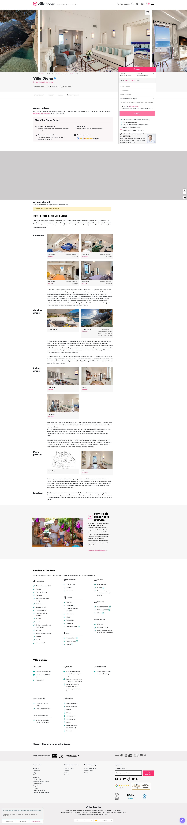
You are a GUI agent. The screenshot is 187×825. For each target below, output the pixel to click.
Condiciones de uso (90, 768)
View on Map (49, 82)
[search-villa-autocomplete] (132, 4)
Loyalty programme (39, 790)
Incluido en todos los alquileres (97, 550)
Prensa (35, 788)
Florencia (67, 775)
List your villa (37, 779)
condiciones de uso (133, 106)
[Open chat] (182, 820)
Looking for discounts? (148, 773)
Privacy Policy (88, 770)
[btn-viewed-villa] (142, 3)
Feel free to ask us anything (41, 113)
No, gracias (22, 821)
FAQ (34, 773)
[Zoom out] (184, 193)
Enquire (137, 113)
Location (60, 95)
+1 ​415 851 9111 (125, 136)
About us (36, 768)
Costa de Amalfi (39, 82)
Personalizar (9, 821)
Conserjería (36, 777)
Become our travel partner (41, 792)
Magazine (36, 786)
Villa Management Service (41, 781)
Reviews (51, 95)
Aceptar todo (36, 821)
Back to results (39, 95)
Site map (36, 775)
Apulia (66, 773)
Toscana (66, 770)
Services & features (72, 95)
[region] (93, 175)
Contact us (36, 770)
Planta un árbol (37, 783)
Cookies (86, 773)
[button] (73, 216)
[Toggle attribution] (185, 197)
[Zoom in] (184, 190)
